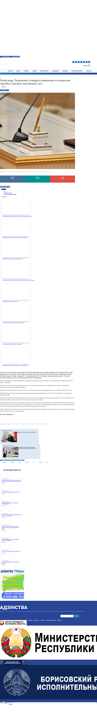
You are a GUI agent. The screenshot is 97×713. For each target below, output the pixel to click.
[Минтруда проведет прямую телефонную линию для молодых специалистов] (5, 510)
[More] (72, 419)
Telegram (4, 462)
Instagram (12, 462)
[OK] (89, 62)
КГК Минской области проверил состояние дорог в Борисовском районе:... (17, 216)
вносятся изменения (12, 372)
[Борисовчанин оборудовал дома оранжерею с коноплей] (5, 558)
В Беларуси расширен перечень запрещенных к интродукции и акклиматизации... (18, 280)
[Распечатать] (47, 419)
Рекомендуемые (8, 193)
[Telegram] (79, 62)
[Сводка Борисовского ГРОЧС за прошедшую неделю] (15, 313)
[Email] (42, 419)
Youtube (27, 462)
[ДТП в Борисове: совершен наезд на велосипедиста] (15, 249)
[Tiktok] (17, 462)
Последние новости (12, 470)
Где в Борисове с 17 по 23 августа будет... (10, 301)
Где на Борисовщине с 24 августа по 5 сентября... (12, 344)
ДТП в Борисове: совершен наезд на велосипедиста (12, 258)
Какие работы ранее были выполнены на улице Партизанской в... (15, 237)
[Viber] (62, 419)
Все (5, 191)
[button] (87, 65)
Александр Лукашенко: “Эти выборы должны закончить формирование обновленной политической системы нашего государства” (25, 448)
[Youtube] (86, 62)
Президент (4, 90)
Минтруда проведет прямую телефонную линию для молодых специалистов (11, 515)
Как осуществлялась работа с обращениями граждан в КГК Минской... (10, 540)
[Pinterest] (31, 419)
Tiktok (20, 462)
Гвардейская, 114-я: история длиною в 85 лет (10, 491)
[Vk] (31, 462)
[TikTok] (81, 62)
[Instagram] (76, 62)
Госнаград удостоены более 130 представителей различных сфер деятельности (24, 433)
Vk (33, 462)
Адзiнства (2, 171)
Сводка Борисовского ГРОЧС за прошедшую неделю (13, 322)
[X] (26, 419)
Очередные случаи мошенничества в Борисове (10, 551)
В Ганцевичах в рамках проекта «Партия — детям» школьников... (15, 365)
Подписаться (62, 176)
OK (47, 462)
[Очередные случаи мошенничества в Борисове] (5, 547)
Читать (12, 176)
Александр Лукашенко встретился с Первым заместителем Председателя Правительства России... (10, 527)
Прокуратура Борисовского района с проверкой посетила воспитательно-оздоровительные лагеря (11, 481)
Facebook (40, 462)
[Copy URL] (67, 419)
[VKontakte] (84, 62)
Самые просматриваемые (10, 194)
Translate (11, 704)
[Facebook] (73, 62)
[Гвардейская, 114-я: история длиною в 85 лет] (5, 488)
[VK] (57, 419)
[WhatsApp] (37, 419)
